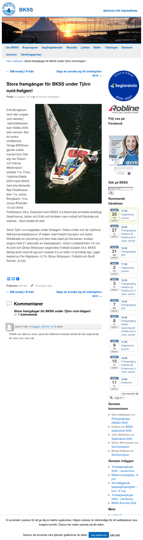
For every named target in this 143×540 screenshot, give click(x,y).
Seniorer (127, 47)
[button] (117, 397)
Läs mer (115, 535)
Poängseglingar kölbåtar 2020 (121, 421)
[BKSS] (71, 30)
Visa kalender (129, 393)
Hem (9, 61)
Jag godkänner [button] (99, 535)
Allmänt (18, 61)
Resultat (71, 47)
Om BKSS (12, 47)
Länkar (85, 47)
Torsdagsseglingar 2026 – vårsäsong (122, 497)
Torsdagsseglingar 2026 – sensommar (123, 469)
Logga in (117, 515)
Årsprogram (30, 47)
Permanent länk (43, 285)
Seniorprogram (120, 446)
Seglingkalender (52, 47)
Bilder (97, 47)
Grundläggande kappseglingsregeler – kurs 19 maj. (125, 487)
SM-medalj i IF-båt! (20, 71)
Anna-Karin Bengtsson (48, 96)
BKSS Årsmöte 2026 (124, 503)
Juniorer (11, 54)
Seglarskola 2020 (122, 439)
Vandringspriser (31, 54)
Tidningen (111, 47)
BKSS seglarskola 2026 (122, 429)
